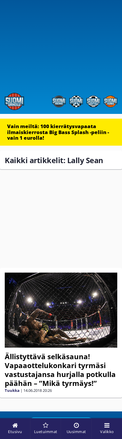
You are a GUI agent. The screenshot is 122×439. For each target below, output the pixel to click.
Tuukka (12, 390)
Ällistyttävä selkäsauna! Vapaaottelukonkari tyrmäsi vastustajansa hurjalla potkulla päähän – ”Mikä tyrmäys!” (60, 369)
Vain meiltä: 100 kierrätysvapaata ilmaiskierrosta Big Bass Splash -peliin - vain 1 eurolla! (58, 132)
